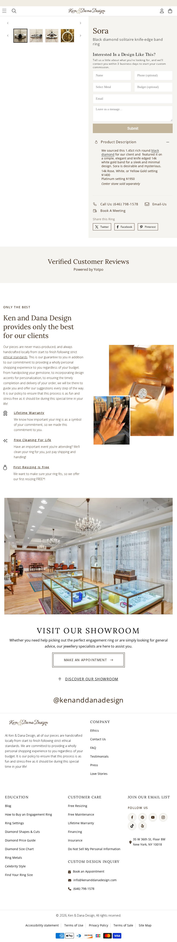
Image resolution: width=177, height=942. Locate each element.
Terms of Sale (123, 925)
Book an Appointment (88, 871)
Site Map (145, 925)
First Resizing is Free (31, 467)
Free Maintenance (81, 814)
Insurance (75, 840)
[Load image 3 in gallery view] (52, 35)
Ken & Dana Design (81, 915)
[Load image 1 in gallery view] (20, 35)
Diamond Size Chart (19, 849)
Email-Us (159, 204)
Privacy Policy (98, 925)
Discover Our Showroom (91, 679)
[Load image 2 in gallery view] (36, 35)
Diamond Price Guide (20, 840)
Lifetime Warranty (29, 413)
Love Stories (98, 774)
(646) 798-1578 (83, 889)
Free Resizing (77, 806)
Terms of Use (73, 925)
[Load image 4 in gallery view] (67, 35)
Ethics (94, 730)
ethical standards (15, 357)
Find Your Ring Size (19, 875)
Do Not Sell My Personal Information (94, 849)
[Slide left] (8, 23)
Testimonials (99, 756)
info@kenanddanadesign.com (95, 880)
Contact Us (98, 739)
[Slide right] (80, 23)
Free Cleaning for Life (32, 440)
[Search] (14, 11)
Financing (75, 832)
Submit (132, 128)
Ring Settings (14, 823)
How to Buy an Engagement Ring (28, 814)
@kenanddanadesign (88, 700)
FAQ (93, 748)
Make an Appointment (85, 660)
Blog (8, 806)
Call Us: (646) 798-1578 (119, 204)
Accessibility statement (42, 925)
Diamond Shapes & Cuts (22, 832)
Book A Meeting (112, 210)
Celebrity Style (15, 866)
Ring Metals (13, 858)
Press (94, 765)
